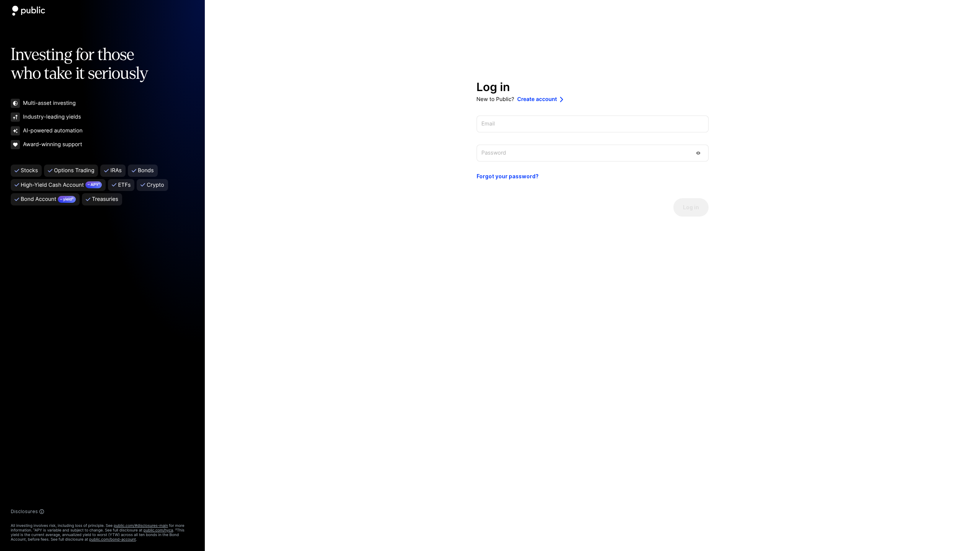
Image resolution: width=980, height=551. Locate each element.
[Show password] (698, 153)
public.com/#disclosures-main (141, 525)
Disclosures (24, 511)
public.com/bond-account (112, 539)
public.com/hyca (158, 530)
